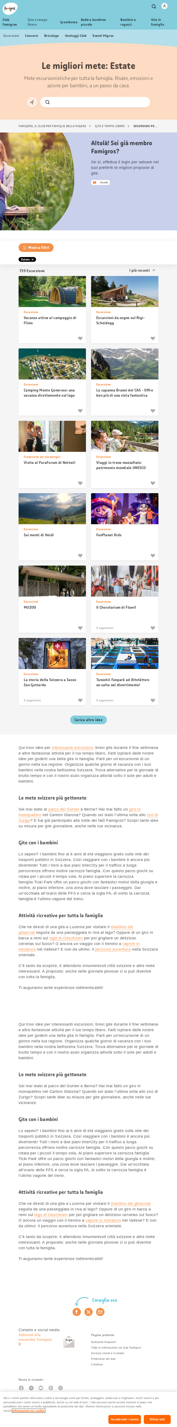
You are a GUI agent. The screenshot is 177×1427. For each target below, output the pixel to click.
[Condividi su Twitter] (88, 1312)
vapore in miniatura (103, 1220)
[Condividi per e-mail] (100, 1312)
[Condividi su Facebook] (77, 1312)
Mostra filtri (38, 247)
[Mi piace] (81, 338)
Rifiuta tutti (157, 1419)
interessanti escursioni (72, 747)
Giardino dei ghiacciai (131, 1203)
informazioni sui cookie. (28, 1410)
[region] (88, 1409)
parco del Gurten (63, 809)
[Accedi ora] (164, 6)
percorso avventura (113, 949)
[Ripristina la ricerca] (143, 102)
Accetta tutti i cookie (125, 1419)
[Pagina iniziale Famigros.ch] (10, 9)
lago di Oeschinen (66, 938)
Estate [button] (25, 259)
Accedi (104, 182)
